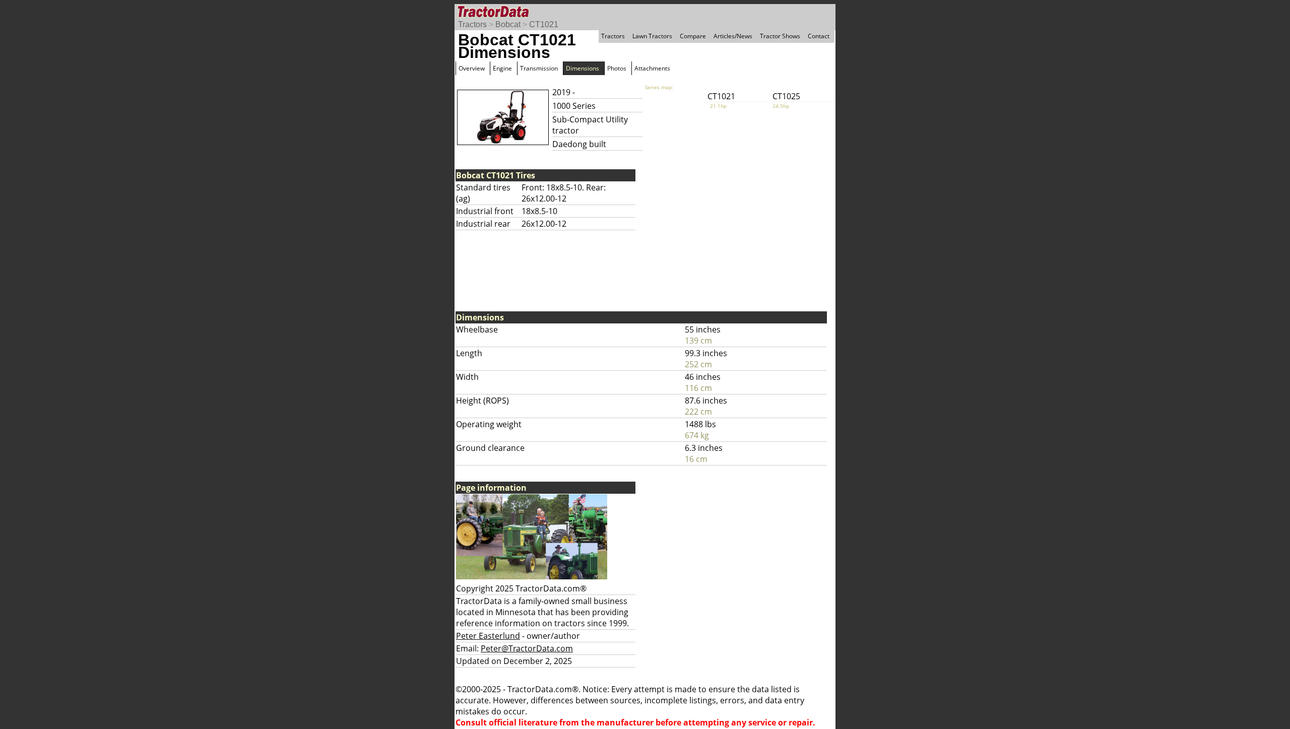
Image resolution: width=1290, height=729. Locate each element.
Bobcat (508, 24)
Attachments (652, 68)
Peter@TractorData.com (527, 648)
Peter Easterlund (488, 635)
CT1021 (543, 24)
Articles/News (733, 36)
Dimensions (582, 68)
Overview (472, 68)
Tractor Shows (780, 36)
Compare (693, 36)
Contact (818, 36)
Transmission (539, 68)
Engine (502, 68)
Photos (616, 68)
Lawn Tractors (652, 36)
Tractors (472, 24)
